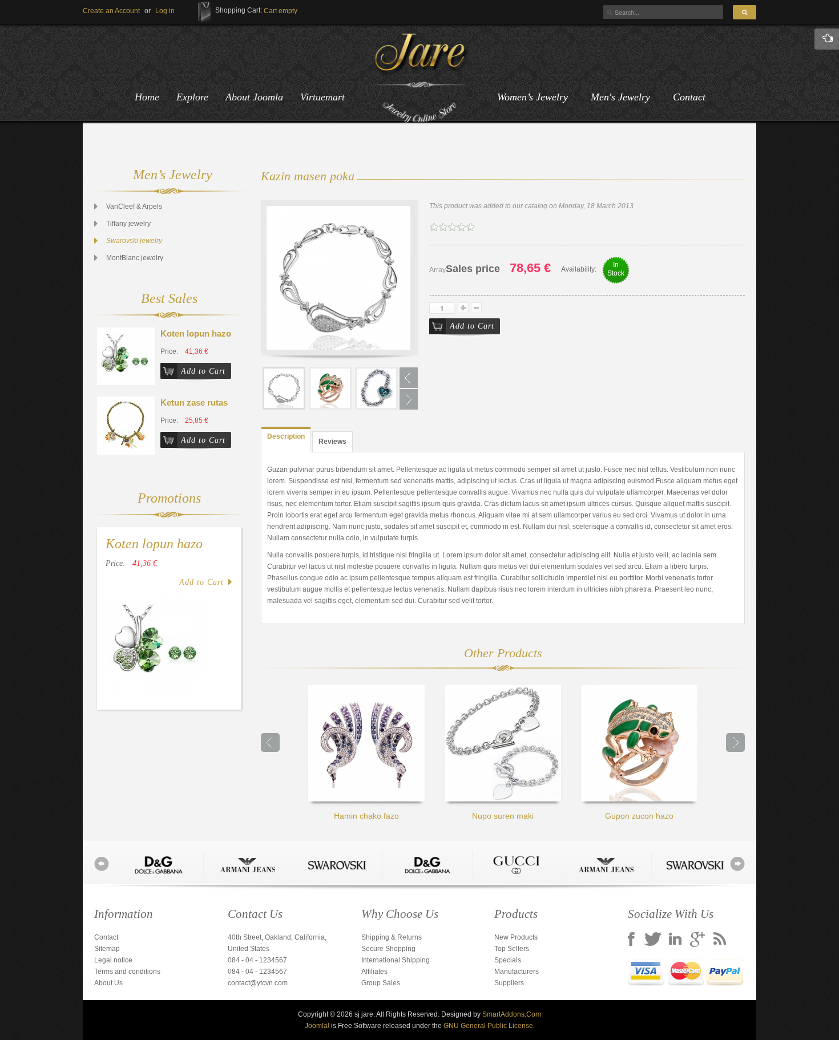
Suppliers (509, 983)
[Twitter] (653, 940)
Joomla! (317, 1026)
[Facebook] (631, 940)
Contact (689, 97)
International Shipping (395, 960)
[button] (165, 11)
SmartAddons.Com (511, 1014)
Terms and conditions (127, 972)
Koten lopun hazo (195, 333)
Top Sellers (511, 949)
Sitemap (107, 949)
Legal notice (113, 960)
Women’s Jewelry (532, 97)
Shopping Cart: (238, 10)
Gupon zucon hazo (639, 815)
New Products (516, 937)
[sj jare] (419, 78)
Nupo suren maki (503, 815)
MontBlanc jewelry (134, 258)
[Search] (744, 12)
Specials (507, 960)
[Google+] (697, 940)
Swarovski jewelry (134, 241)
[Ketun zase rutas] (126, 425)
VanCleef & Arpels (134, 207)
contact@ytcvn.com (258, 983)
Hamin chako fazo (366, 815)
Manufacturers (516, 972)
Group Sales (380, 983)
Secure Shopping (388, 949)
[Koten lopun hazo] (126, 356)
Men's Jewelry (620, 97)
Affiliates (374, 972)
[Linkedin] (675, 940)
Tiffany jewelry (128, 224)
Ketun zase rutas (194, 402)
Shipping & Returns (391, 937)
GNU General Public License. (489, 1026)
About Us (108, 983)
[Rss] (719, 940)
